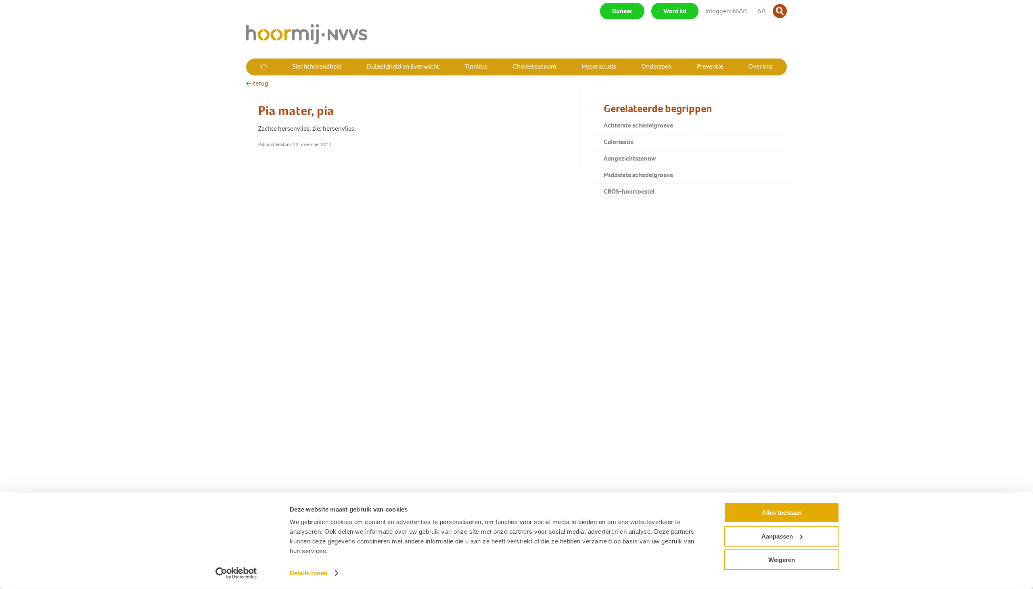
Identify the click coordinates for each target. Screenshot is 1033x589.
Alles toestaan (782, 512)
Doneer (622, 11)
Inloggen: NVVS (726, 11)
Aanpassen (777, 536)
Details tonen (308, 573)
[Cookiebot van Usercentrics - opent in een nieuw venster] (236, 573)
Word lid (674, 11)
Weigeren (781, 559)
